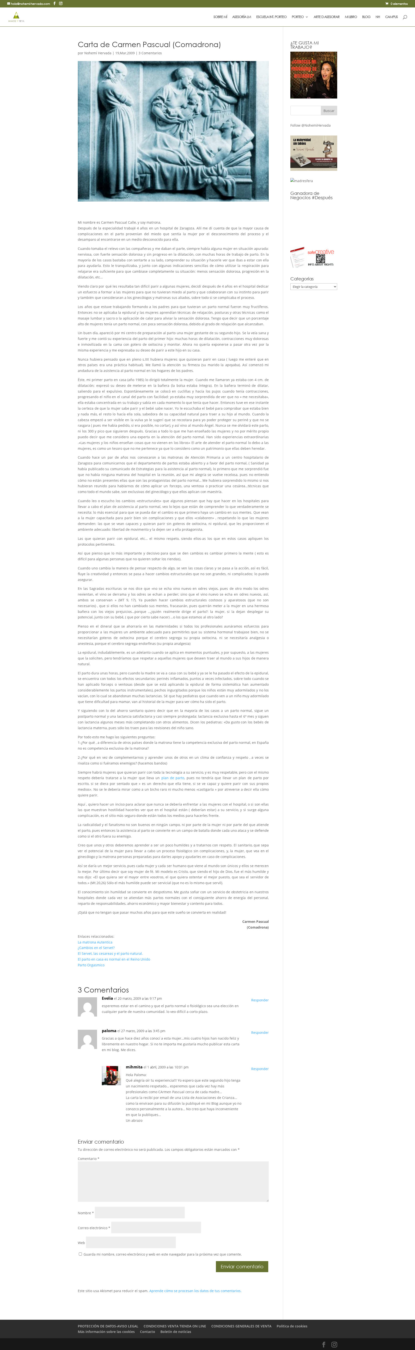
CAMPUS (391, 17)
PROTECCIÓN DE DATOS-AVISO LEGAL (108, 1326)
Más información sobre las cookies (106, 1331)
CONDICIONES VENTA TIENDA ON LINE (175, 1326)
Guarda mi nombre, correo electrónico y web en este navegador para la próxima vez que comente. (163, 1254)
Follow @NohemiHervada (310, 125)
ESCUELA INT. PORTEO (271, 17)
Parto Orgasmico (91, 965)
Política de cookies (292, 1326)
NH (378, 17)
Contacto (147, 1331)
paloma (109, 1030)
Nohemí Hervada (97, 53)
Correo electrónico (94, 1228)
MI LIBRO (351, 17)
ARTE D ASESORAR (327, 17)
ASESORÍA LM (241, 17)
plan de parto (172, 778)
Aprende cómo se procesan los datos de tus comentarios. (195, 1290)
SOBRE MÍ (220, 17)
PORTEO (298, 17)
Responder (260, 1000)
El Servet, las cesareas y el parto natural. (110, 953)
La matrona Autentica (95, 942)
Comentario (88, 1158)
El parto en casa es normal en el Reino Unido (114, 959)
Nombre (86, 1213)
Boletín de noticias (175, 1331)
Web (81, 1242)
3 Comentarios (150, 53)
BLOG (366, 17)
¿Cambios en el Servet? (96, 947)
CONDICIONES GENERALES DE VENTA (241, 1326)
